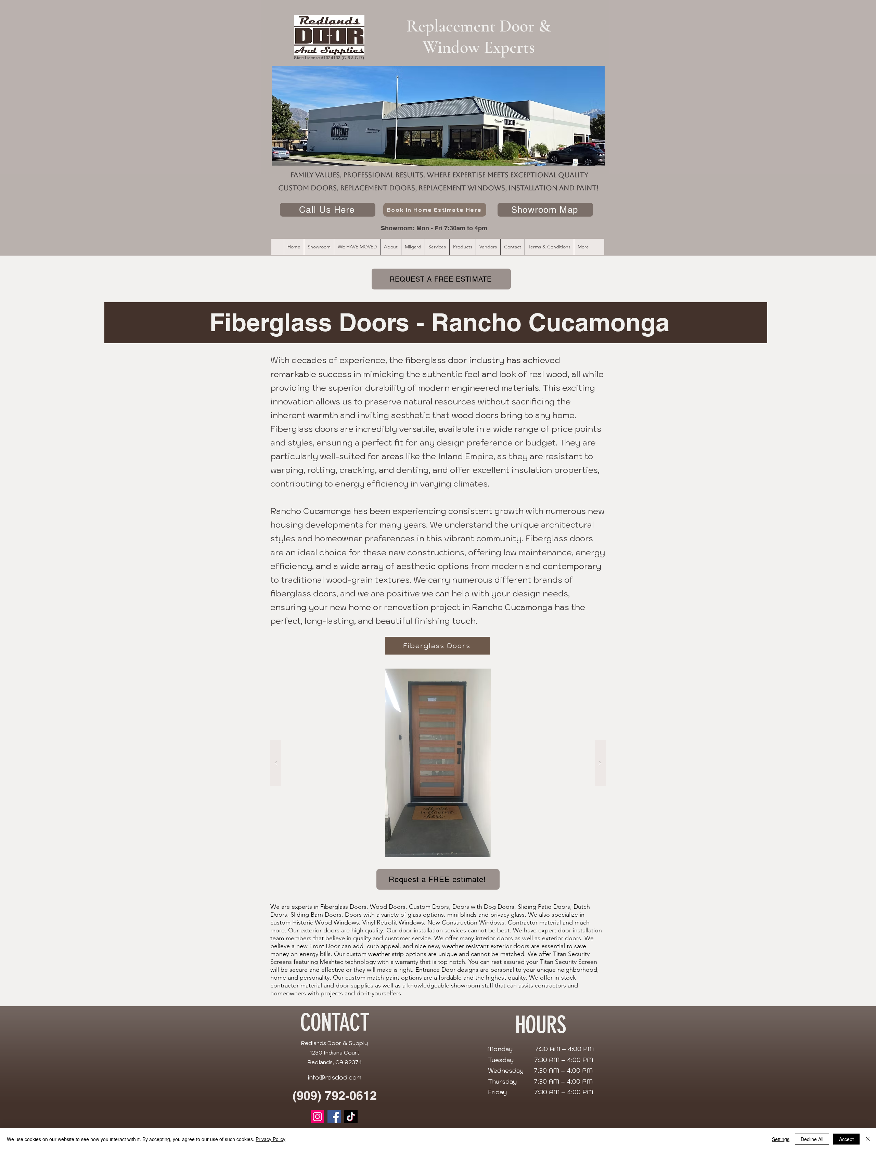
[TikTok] (351, 1116)
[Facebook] (334, 1116)
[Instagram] (317, 1116)
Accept (846, 1139)
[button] (438, 763)
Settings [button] (780, 1139)
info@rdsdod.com (334, 1077)
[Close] (868, 1139)
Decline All (812, 1139)
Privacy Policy (270, 1139)
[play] (587, 674)
